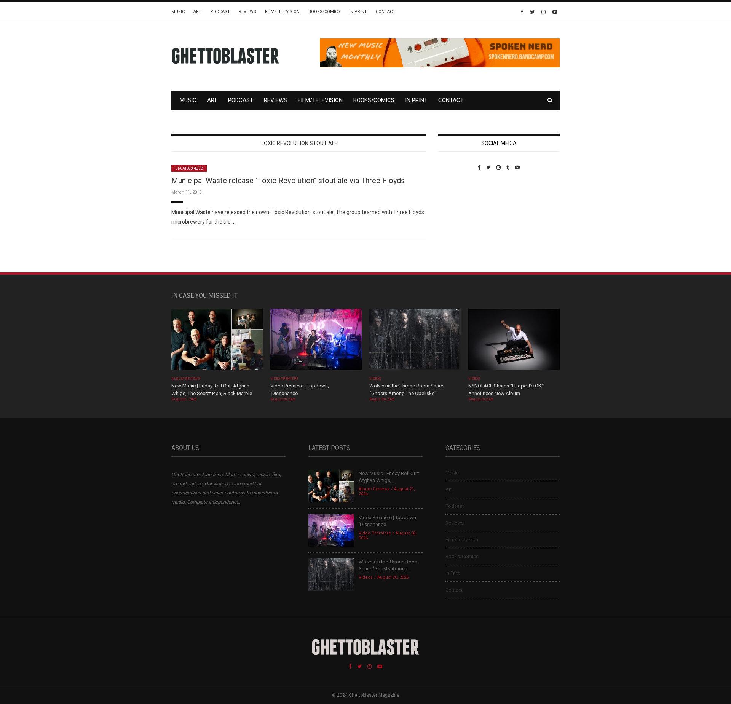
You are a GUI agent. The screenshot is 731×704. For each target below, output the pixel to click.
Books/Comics (324, 11)
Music (178, 11)
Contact (385, 11)
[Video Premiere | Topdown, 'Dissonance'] (316, 341)
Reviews (247, 11)
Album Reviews (185, 379)
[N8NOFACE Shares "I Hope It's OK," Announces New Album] (514, 341)
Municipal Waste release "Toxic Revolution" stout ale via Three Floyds (288, 180)
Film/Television (282, 11)
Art (197, 11)
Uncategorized (189, 168)
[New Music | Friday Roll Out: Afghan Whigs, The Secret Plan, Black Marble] (217, 341)
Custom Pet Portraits (460, 223)
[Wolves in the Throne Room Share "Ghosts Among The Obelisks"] (415, 341)
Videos (375, 379)
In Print (358, 11)
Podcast (220, 11)
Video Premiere (284, 379)
